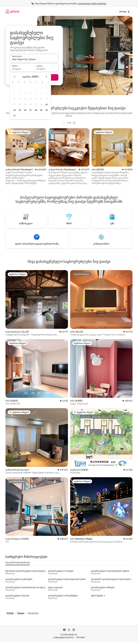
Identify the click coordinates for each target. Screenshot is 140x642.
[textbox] (22, 69)
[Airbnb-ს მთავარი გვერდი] (12, 11)
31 (14, 116)
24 (14, 110)
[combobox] (34, 59)
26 (25, 110)
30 (46, 110)
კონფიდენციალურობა (63, 637)
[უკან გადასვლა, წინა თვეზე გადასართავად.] (15, 77)
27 (30, 110)
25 (20, 110)
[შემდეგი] (74, 123)
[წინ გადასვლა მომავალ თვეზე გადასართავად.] (46, 77)
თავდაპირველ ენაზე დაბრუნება (92, 3)
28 (36, 110)
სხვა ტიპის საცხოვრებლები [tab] (17, 562)
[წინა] (64, 123)
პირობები (80, 637)
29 (41, 110)
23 (46, 104)
